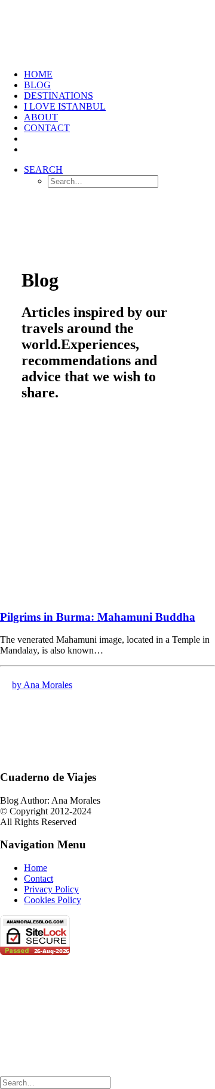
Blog (37, 85)
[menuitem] (119, 74)
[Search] (55, 1082)
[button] (43, 169)
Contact (47, 128)
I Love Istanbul (65, 106)
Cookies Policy (52, 900)
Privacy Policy (51, 889)
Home (35, 868)
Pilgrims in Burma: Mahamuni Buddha (97, 617)
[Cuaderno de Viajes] (107, 30)
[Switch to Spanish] (29, 138)
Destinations (58, 96)
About (41, 117)
